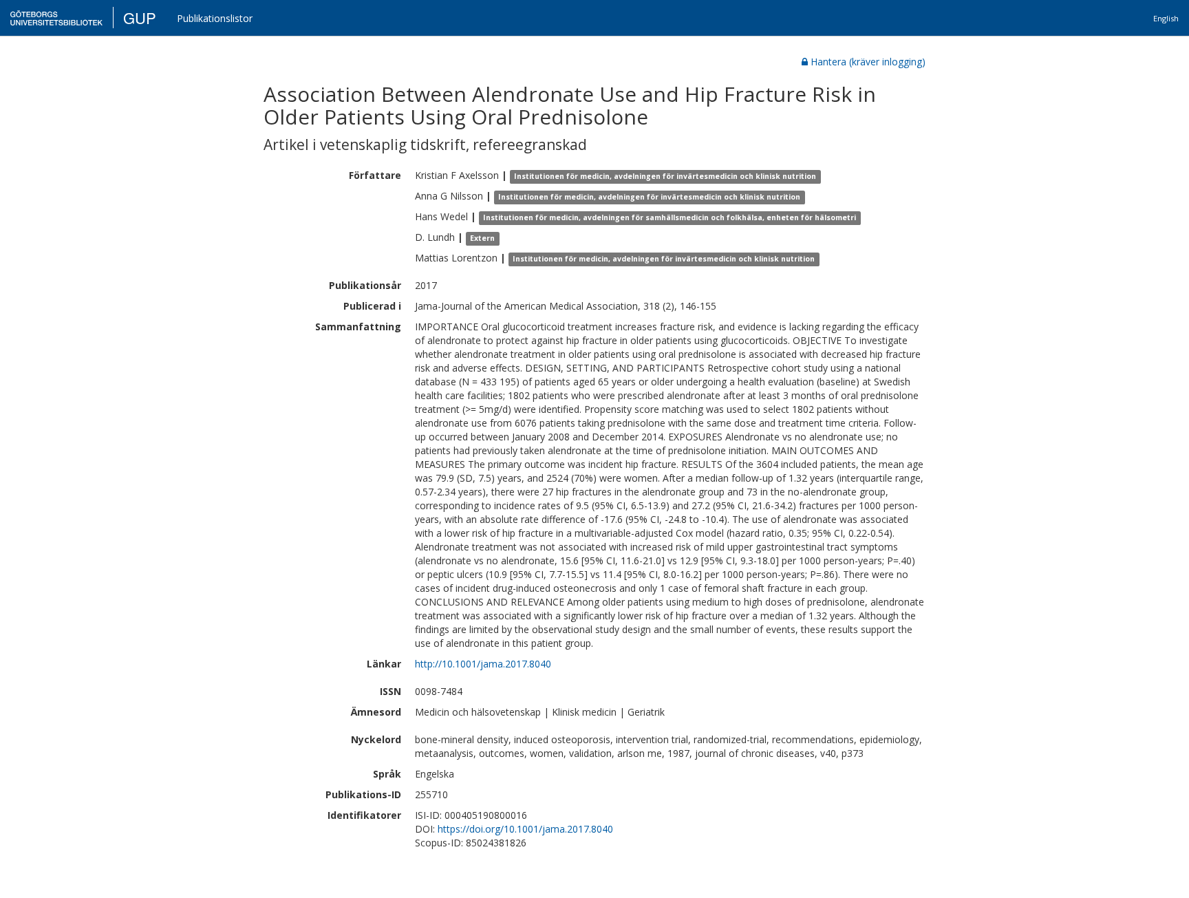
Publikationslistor (215, 18)
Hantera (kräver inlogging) (868, 61)
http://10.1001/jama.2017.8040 (483, 663)
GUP (139, 17)
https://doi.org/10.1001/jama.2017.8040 (525, 828)
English (1166, 18)
